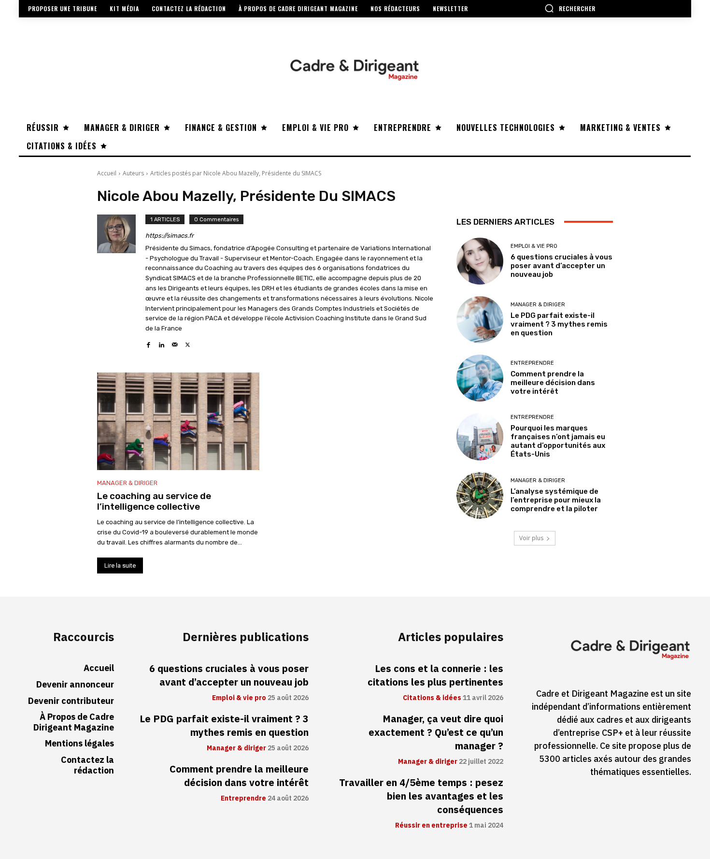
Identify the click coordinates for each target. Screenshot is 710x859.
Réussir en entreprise (431, 825)
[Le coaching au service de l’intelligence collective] (178, 421)
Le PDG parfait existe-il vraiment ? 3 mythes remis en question (559, 324)
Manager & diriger (127, 483)
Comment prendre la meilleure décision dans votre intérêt (553, 383)
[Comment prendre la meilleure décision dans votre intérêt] (479, 378)
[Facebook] (148, 342)
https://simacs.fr (169, 235)
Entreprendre (532, 363)
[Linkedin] (161, 342)
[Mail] (174, 342)
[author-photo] (121, 282)
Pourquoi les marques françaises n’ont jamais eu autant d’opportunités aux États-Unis (558, 441)
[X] (188, 342)
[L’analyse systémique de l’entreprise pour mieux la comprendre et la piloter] (479, 495)
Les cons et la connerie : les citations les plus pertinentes (435, 675)
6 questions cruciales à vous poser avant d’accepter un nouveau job (561, 266)
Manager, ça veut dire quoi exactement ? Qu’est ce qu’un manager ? (436, 732)
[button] (570, 8)
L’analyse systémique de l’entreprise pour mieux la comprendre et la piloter (556, 500)
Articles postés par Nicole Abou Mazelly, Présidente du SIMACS (235, 173)
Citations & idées (432, 698)
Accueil (106, 173)
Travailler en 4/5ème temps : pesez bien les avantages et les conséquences (421, 796)
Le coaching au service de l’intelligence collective (154, 501)
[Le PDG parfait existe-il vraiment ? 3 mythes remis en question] (479, 319)
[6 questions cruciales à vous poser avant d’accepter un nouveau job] (479, 261)
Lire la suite (120, 565)
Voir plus (531, 538)
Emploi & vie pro (534, 246)
